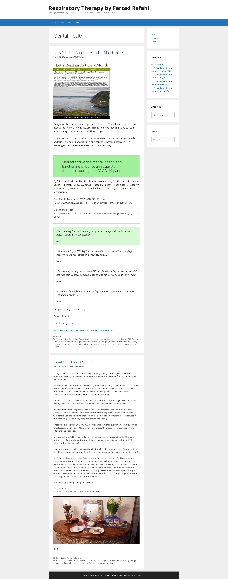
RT (88, 344)
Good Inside (157, 64)
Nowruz (83, 560)
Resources (65, 22)
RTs (91, 344)
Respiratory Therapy (128, 560)
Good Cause (61, 558)
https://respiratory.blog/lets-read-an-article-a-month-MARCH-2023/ (85, 330)
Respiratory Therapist (99, 342)
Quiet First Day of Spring (73, 362)
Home (53, 22)
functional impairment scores (102, 339)
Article (65, 339)
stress (96, 344)
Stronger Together (105, 563)
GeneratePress (137, 575)
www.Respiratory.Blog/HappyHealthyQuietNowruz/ (77, 491)
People (69, 558)
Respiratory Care (83, 342)
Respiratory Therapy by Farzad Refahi (99, 8)
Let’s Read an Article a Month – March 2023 (88, 52)
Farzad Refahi (84, 339)
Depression (73, 339)
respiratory (71, 342)
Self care (82, 563)
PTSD (129, 339)
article (58, 336)
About (76, 22)
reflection (77, 558)
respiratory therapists (118, 342)
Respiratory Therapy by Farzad (73, 344)
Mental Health (120, 339)
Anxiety (59, 339)
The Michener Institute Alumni (111, 344)
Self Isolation (92, 563)
